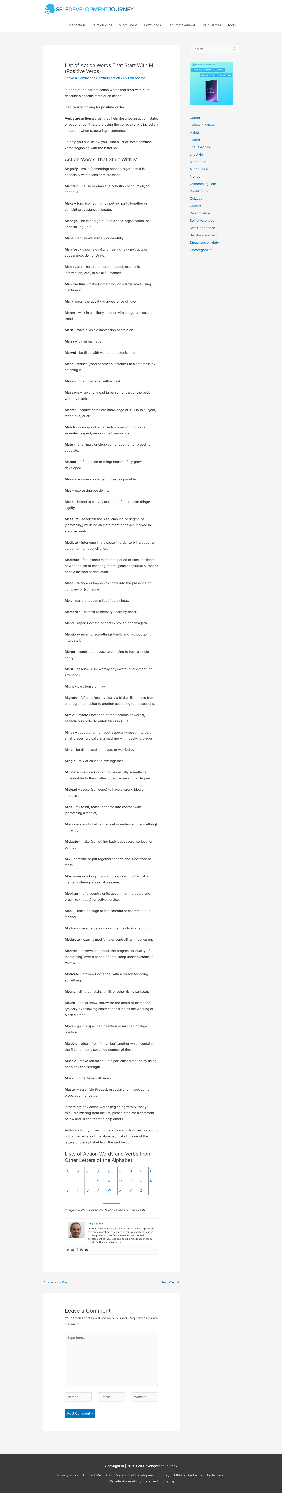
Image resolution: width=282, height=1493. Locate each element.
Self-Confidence (202, 228)
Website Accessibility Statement (133, 1481)
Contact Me (92, 1475)
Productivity (199, 191)
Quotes (195, 206)
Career (195, 118)
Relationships (102, 25)
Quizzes (196, 198)
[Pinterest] (81, 1250)
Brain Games (211, 25)
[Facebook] (77, 1250)
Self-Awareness (202, 220)
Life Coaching (200, 147)
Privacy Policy (68, 1475)
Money (195, 176)
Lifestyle (196, 154)
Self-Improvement (181, 25)
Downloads (152, 25)
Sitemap (169, 1481)
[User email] (86, 1250)
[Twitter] (68, 1250)
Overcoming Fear (203, 184)
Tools (231, 25)
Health (195, 140)
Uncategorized (201, 250)
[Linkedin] (72, 1250)
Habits (195, 132)
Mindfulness (128, 25)
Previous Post (56, 1282)
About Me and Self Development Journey (137, 1475)
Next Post (170, 1282)
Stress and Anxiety (204, 243)
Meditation (77, 25)
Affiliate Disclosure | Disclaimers (198, 1475)
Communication (108, 78)
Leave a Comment (79, 78)
